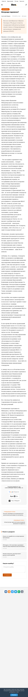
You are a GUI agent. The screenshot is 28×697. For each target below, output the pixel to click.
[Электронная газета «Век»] (14, 5)
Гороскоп (22, 1)
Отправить (7, 575)
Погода (16, 1)
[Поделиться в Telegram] (15, 591)
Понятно (14, 694)
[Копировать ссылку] (22, 591)
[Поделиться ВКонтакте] (5, 591)
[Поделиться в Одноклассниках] (9, 591)
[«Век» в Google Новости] (14, 492)
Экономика (5, 9)
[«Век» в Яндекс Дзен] (14, 496)
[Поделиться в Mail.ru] (12, 591)
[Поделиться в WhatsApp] (19, 591)
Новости (4, 1)
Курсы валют (10, 1)
